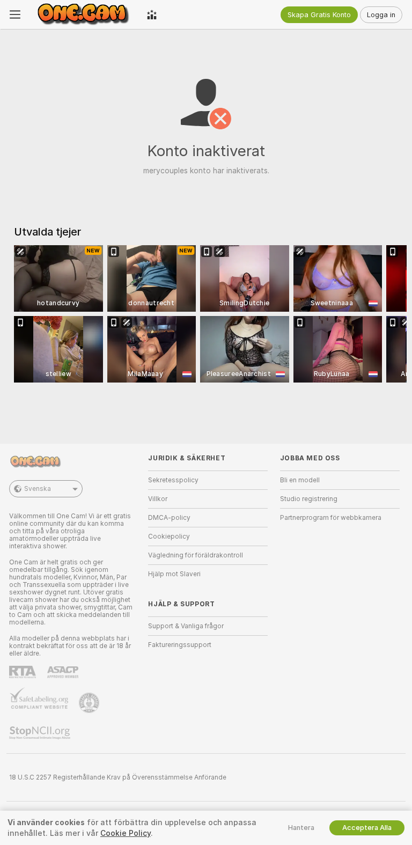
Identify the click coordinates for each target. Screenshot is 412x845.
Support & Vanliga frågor (186, 626)
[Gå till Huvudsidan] (83, 14)
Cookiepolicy (169, 536)
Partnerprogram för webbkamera (330, 517)
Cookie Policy (125, 833)
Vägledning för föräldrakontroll (195, 555)
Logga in (381, 15)
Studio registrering (308, 499)
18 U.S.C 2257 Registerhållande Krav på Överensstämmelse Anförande (117, 777)
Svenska (37, 489)
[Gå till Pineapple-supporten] (90, 703)
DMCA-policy (169, 517)
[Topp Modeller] (151, 14)
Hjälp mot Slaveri (174, 574)
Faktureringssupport (179, 645)
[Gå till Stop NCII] (40, 732)
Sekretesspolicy (173, 480)
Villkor (157, 499)
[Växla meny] (15, 14)
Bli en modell (300, 480)
